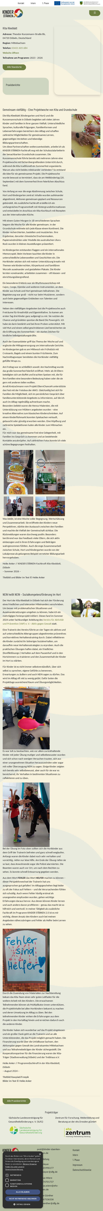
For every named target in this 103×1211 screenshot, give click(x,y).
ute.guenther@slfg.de (48, 1203)
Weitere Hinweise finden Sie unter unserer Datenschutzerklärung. (21, 1167)
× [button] (40, 1154)
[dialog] (23, 1179)
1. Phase (45, 3)
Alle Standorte (14, 67)
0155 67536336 (45, 1199)
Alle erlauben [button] (23, 1192)
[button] (22, 1204)
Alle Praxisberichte (16, 1101)
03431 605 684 (19, 48)
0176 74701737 (45, 1182)
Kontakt (21, 3)
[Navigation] (94, 13)
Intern (33, 3)
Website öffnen (11, 53)
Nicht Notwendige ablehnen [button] (23, 1199)
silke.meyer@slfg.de (47, 1172)
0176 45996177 (45, 1168)
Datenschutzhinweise (82, 1169)
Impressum (77, 1164)
